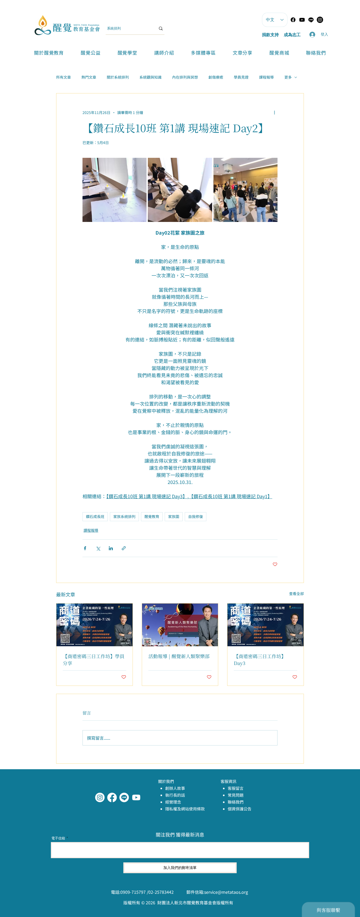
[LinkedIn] (136, 797)
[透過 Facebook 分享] (84, 548)
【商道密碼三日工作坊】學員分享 (93, 659)
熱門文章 (88, 77)
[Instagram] (100, 797)
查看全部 (296, 593)
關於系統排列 (118, 77)
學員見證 (241, 77)
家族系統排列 (124, 516)
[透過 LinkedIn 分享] (110, 548)
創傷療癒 (215, 77)
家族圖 (173, 516)
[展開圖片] (114, 190)
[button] (127, 52)
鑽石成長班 (95, 516)
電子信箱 (58, 838)
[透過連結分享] (123, 548)
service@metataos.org (226, 892)
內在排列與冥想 (185, 77)
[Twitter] (124, 797)
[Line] (311, 20)
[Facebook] (293, 20)
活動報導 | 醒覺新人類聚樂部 (179, 656)
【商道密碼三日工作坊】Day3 (260, 659)
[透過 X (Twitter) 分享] (97, 548)
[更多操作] (274, 112)
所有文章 (63, 77)
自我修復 (195, 516)
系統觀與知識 (150, 77)
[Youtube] (302, 20)
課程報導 (266, 77)
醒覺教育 (151, 516)
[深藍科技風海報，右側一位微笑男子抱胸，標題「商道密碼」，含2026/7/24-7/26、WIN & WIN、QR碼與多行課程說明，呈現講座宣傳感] (94, 625)
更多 (288, 77)
